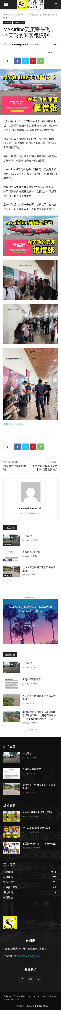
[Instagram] (30, 979)
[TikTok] (39, 979)
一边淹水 (27, 536)
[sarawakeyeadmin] (5, 44)
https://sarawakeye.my (31, 513)
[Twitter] (25, 61)
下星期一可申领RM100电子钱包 (39, 843)
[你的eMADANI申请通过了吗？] (11, 816)
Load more (29, 729)
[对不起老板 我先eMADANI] (11, 832)
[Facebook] (17, 61)
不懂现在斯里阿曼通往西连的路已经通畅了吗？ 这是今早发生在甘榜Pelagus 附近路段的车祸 (39, 715)
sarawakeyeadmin (20, 44)
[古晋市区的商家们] (11, 555)
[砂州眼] (30, 922)
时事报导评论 (19, 22)
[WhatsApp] (40, 61)
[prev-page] (5, 582)
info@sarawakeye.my (28, 956)
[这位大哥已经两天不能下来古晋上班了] (11, 571)
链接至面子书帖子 (13, 424)
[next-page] (11, 582)
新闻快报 (16, 14)
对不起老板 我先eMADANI (36, 828)
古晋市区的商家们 (31, 551)
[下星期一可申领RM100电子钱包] (11, 847)
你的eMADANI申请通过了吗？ (38, 812)
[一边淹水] (11, 540)
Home (6, 14)
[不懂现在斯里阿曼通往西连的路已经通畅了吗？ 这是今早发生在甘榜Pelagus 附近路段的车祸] (11, 716)
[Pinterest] (33, 61)
